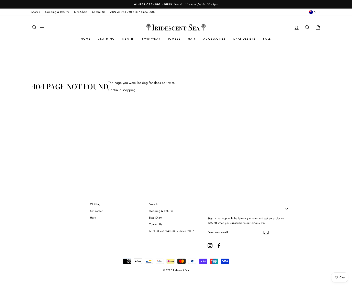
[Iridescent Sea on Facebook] (219, 245)
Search (35, 12)
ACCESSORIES (214, 39)
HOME (85, 39)
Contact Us (98, 12)
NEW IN (128, 39)
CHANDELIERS (244, 39)
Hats (93, 218)
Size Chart (80, 12)
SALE (267, 39)
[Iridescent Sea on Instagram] (210, 245)
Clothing (95, 204)
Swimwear (96, 211)
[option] (176, 4)
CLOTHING (106, 39)
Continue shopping (122, 90)
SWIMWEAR (151, 39)
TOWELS (174, 39)
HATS (192, 39)
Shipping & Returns (57, 12)
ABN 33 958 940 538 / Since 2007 (132, 12)
